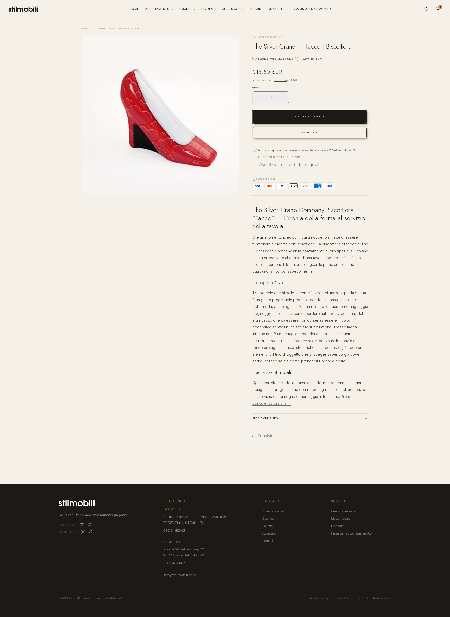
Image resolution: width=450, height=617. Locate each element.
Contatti (276, 8)
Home (134, 8)
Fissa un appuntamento (351, 533)
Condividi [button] (266, 435)
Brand (255, 8)
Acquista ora (309, 132)
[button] (310, 418)
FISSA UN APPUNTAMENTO (310, 8)
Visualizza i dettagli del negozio (289, 164)
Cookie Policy (343, 598)
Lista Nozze (340, 518)
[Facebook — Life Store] (89, 525)
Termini (362, 598)
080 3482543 (174, 530)
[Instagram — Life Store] (82, 525)
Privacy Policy (318, 598)
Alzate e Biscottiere (102, 28)
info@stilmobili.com (179, 575)
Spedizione (280, 80)
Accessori (232, 8)
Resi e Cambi (382, 598)
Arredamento (158, 8)
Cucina (185, 8)
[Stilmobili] (106, 502)
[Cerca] (426, 9)
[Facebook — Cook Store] (90, 532)
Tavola (207, 8)
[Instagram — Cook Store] (83, 532)
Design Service (343, 511)
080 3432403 (174, 563)
